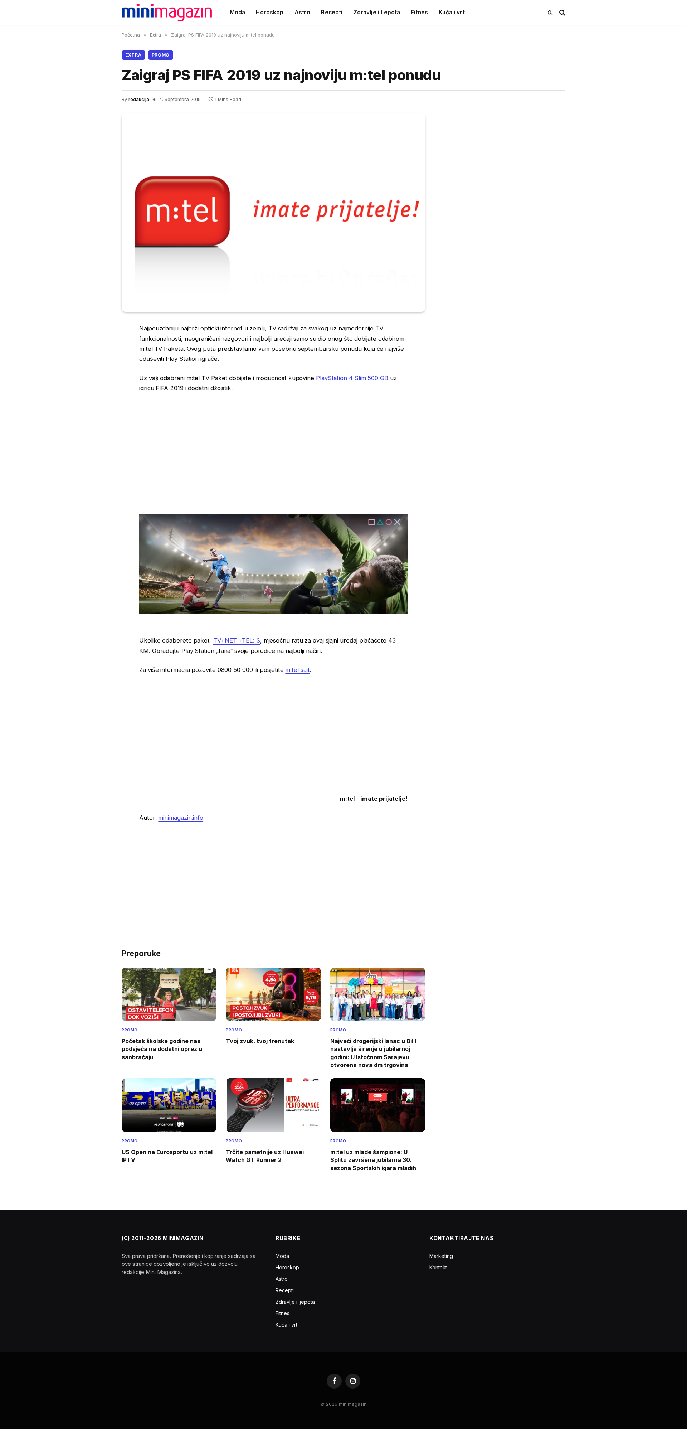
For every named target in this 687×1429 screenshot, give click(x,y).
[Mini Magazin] (167, 12)
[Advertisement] (273, 452)
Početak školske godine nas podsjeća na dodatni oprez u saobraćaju (162, 1049)
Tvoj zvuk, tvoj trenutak (260, 1041)
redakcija (138, 99)
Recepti (331, 12)
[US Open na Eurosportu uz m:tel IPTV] (169, 1105)
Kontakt (438, 1267)
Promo (161, 55)
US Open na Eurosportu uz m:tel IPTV (167, 1155)
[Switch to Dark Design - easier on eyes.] (550, 12)
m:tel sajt (297, 669)
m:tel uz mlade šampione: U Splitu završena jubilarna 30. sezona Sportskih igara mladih (373, 1160)
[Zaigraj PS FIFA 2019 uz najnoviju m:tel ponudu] (273, 212)
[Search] (561, 13)
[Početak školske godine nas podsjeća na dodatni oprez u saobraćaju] (169, 994)
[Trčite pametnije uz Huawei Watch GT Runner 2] (273, 1105)
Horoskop (269, 12)
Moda (237, 12)
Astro (302, 12)
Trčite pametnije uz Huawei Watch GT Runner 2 (265, 1155)
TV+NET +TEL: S (236, 640)
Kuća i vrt (452, 12)
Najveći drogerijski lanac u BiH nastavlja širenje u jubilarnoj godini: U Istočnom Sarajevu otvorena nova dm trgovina (373, 1053)
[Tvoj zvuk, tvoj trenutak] (273, 994)
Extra (133, 55)
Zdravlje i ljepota (377, 12)
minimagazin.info (180, 817)
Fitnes (419, 12)
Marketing (441, 1256)
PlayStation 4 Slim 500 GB (352, 378)
